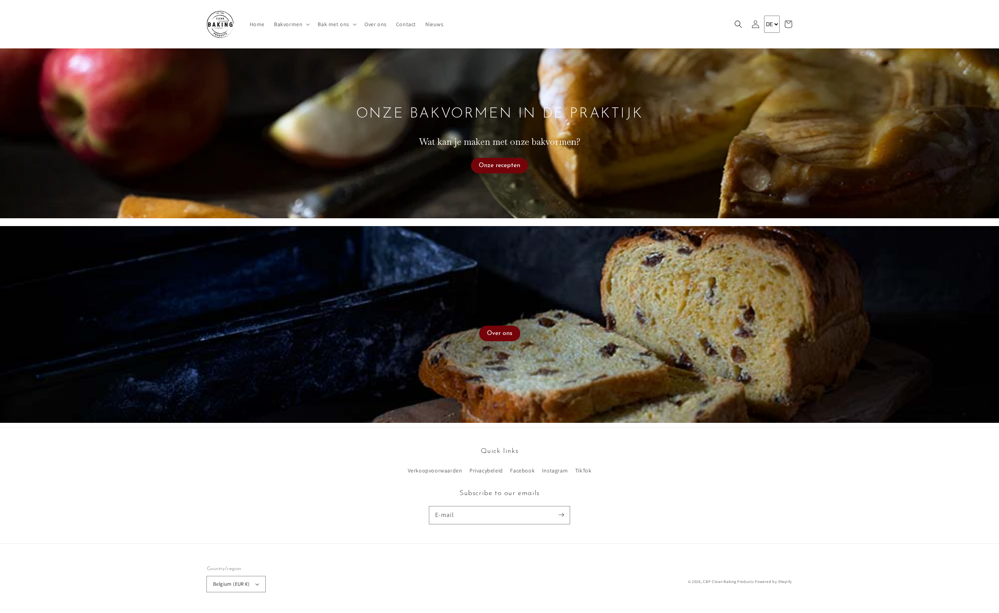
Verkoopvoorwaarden (435, 470)
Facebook (522, 470)
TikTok (583, 470)
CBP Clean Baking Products (728, 581)
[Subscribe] (561, 515)
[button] (738, 24)
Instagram (555, 470)
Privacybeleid (486, 470)
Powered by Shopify (773, 581)
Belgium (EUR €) (231, 584)
